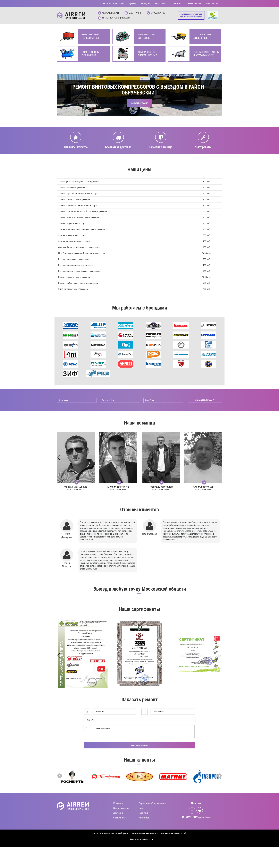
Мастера (160, 3)
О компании (193, 3)
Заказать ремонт (113, 3)
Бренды (145, 3)
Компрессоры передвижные (90, 36)
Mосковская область (141, 839)
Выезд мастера (121, 808)
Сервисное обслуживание (152, 803)
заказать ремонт (204, 400)
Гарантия (143, 813)
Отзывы (176, 3)
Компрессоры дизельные (202, 36)
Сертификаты (120, 817)
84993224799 (158, 13)
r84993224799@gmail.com (116, 17)
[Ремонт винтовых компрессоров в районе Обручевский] (71, 15)
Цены (132, 3)
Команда (118, 803)
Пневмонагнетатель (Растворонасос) (205, 54)
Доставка (118, 813)
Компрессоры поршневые (90, 54)
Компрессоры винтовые (146, 36)
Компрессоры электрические (147, 54)
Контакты (212, 3)
